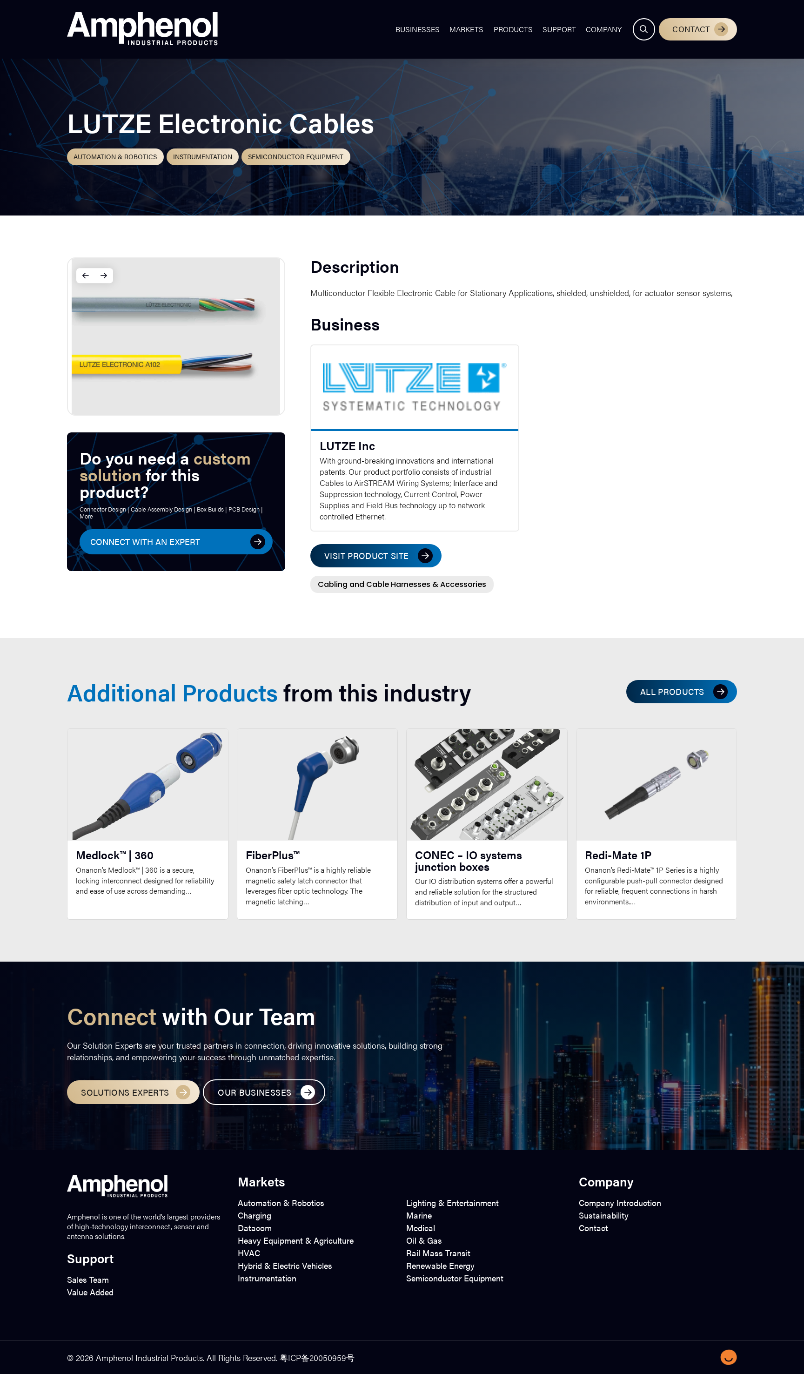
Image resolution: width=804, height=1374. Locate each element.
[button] (644, 29)
